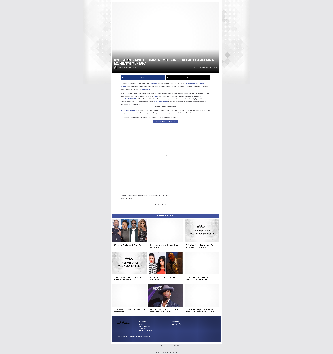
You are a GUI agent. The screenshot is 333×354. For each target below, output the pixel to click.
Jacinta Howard (121, 67)
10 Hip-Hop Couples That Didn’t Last (165, 121)
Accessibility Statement (145, 326)
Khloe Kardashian (142, 195)
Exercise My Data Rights (145, 330)
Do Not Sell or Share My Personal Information (151, 332)
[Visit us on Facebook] (177, 324)
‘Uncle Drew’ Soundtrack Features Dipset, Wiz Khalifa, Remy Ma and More (128, 278)
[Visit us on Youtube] (174, 324)
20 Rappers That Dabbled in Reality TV (127, 245)
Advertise (141, 324)
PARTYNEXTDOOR (130, 99)
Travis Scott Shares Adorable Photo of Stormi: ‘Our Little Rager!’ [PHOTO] (200, 278)
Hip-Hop (130, 198)
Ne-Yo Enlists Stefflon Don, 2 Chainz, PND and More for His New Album (165, 311)
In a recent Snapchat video (129, 110)
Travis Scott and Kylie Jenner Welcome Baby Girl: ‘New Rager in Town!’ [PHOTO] (200, 311)
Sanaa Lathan (146, 89)
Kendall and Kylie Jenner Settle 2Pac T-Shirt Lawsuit (164, 278)
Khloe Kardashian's (192, 83)
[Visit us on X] (181, 324)
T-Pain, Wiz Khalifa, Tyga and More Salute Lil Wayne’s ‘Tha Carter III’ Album (200, 246)
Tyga (155, 96)
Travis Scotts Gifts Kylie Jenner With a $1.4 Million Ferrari (129, 311)
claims (160, 102)
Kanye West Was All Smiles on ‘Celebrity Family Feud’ (164, 246)
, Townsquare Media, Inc (135, 336)
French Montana (132, 195)
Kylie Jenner (153, 83)
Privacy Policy (142, 328)
